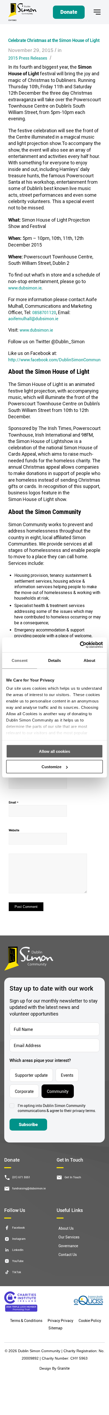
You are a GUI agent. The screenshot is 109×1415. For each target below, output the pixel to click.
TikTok (16, 1272)
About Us (66, 1228)
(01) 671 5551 (21, 1177)
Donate (68, 12)
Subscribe (28, 1124)
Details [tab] (54, 660)
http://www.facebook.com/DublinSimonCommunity (54, 359)
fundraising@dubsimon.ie (29, 1188)
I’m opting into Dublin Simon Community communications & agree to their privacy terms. (57, 1108)
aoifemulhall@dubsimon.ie (33, 318)
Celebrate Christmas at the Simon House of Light (53, 40)
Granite (63, 1368)
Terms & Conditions (26, 1320)
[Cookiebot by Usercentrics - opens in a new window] (80, 644)
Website (14, 830)
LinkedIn (17, 1250)
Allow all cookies (54, 751)
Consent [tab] (20, 660)
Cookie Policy (90, 1320)
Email (14, 802)
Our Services (68, 1237)
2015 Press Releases (27, 58)
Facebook (18, 1228)
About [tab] (89, 660)
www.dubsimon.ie (25, 288)
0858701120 (44, 312)
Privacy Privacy (60, 1320)
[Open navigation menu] (97, 12)
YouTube (18, 1261)
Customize (51, 766)
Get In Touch (73, 1177)
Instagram (19, 1239)
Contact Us (67, 1254)
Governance (68, 1246)
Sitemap (55, 1327)
